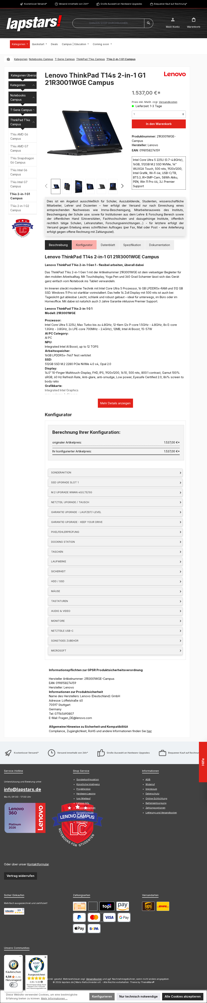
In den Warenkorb (159, 124)
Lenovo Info (82, 803)
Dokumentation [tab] (159, 245)
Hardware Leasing (85, 793)
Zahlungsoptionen (155, 808)
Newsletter (82, 822)
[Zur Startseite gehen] (34, 23)
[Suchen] (148, 23)
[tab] (58, 245)
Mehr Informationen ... (54, 998)
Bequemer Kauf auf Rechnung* (170, 4)
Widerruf (150, 784)
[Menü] (20, 957)
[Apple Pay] (79, 928)
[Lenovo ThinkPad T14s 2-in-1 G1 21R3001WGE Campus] (84, 133)
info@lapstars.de (22, 789)
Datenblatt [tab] (108, 245)
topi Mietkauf (83, 798)
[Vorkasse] (79, 906)
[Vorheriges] (46, 186)
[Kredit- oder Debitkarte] (102, 917)
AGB (148, 779)
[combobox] (108, 23)
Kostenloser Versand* (35, 4)
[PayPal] (79, 917)
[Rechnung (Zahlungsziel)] (92, 906)
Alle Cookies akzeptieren (183, 996)
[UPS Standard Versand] (148, 906)
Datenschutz (152, 793)
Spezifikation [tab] (132, 245)
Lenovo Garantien (85, 808)
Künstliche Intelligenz (88, 784)
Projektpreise (83, 789)
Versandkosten (94, 979)
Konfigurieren (102, 996)
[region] (84, 141)
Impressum (151, 789)
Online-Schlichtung (156, 798)
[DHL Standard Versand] (163, 906)
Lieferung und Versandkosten (161, 812)
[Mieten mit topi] (106, 906)
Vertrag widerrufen (20, 875)
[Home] (8, 59)
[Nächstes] (122, 186)
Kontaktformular (38, 864)
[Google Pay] (124, 917)
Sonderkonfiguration (87, 779)
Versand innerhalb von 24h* (74, 4)
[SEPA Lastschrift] (94, 928)
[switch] (14, 984)
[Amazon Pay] (122, 906)
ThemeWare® (147, 982)
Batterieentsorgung (156, 803)
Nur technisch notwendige (138, 996)
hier (149, 731)
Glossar (80, 817)
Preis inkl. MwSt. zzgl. (154, 101)
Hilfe (203, 762)
